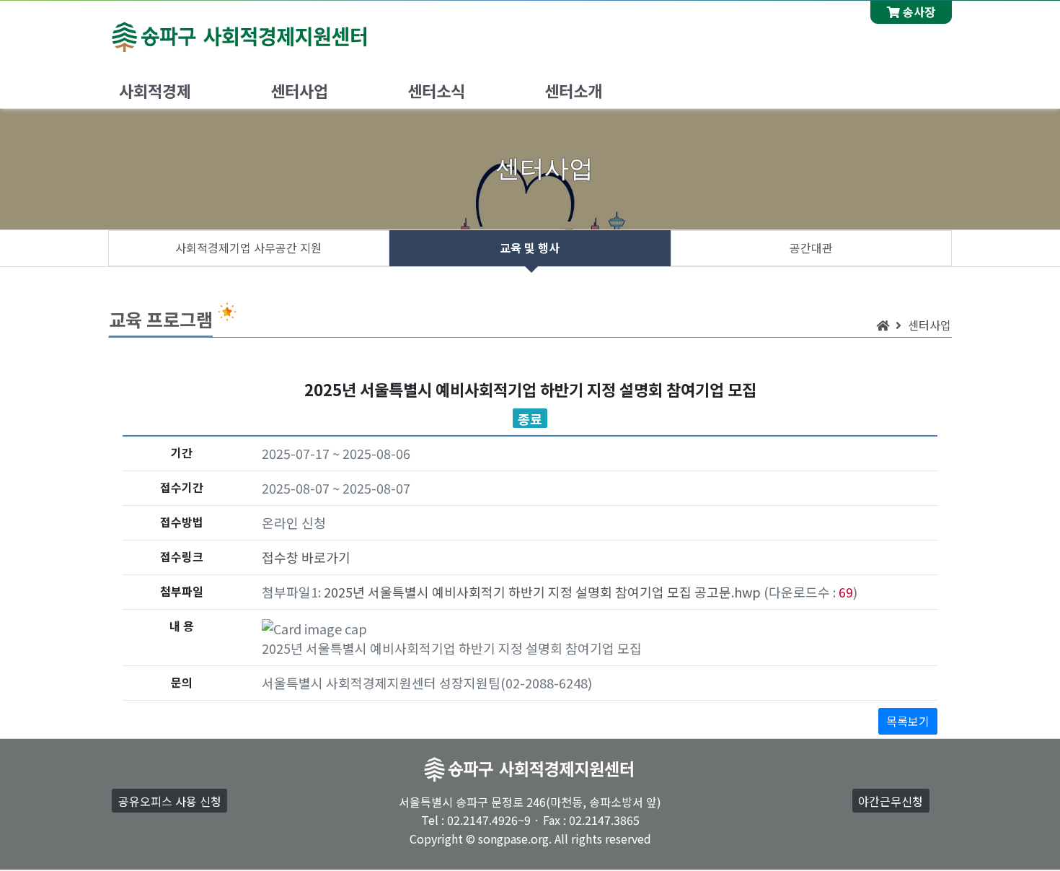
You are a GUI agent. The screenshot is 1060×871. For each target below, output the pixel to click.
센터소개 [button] (573, 90)
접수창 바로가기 (306, 557)
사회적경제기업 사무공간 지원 (248, 247)
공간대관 (811, 247)
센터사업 (929, 324)
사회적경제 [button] (155, 90)
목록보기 (907, 721)
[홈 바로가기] (882, 324)
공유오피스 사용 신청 (169, 801)
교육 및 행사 (530, 247)
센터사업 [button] (299, 90)
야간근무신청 (890, 801)
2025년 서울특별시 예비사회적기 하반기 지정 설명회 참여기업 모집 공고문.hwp (542, 591)
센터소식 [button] (436, 90)
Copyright (436, 838)
